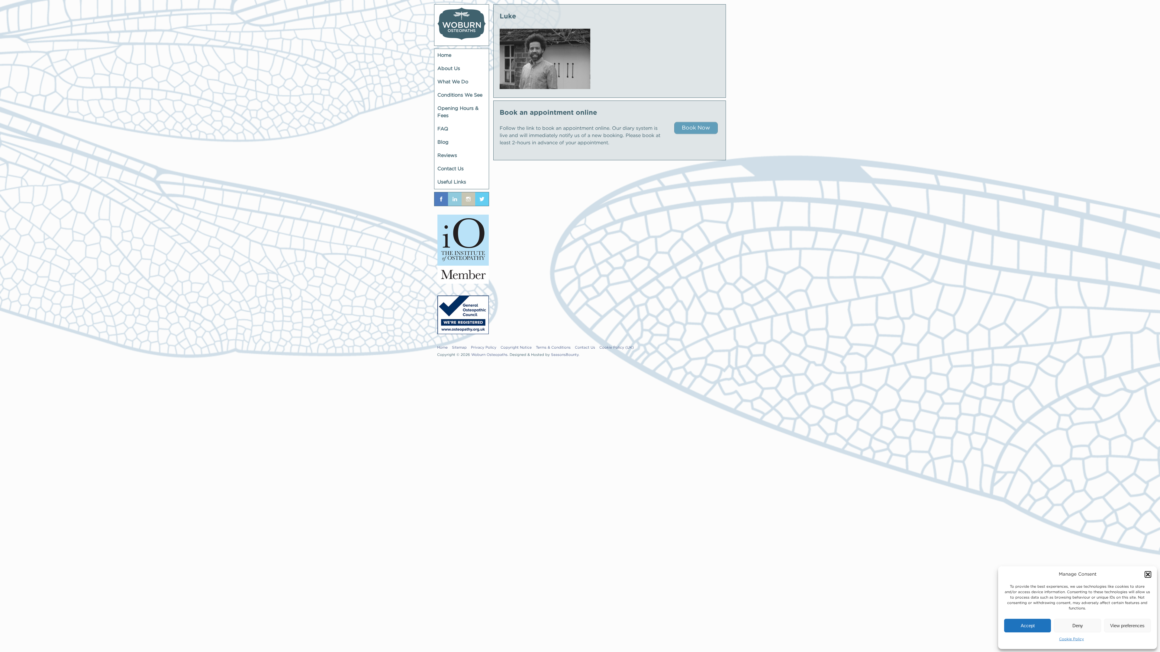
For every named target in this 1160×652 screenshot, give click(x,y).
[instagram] (468, 199)
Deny (1077, 625)
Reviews (447, 155)
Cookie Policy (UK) (616, 347)
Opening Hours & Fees (457, 112)
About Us (448, 68)
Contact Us (450, 169)
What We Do (452, 82)
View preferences (1127, 625)
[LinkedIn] (455, 199)
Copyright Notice (516, 347)
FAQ (442, 129)
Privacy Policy (483, 347)
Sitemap (459, 347)
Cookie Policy (1071, 639)
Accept (1028, 625)
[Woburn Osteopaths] (461, 25)
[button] (1148, 574)
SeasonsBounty (564, 354)
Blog (443, 142)
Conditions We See (459, 95)
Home (444, 55)
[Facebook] (441, 199)
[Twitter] (482, 199)
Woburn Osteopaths (489, 354)
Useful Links (451, 182)
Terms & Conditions (553, 347)
